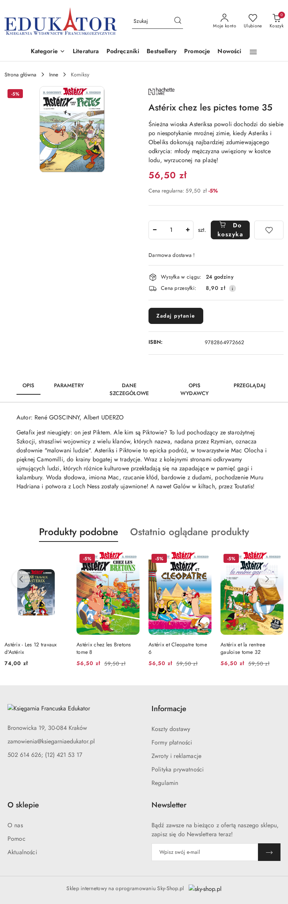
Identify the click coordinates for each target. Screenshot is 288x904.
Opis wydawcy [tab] (194, 389)
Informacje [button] (169, 708)
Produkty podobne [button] (78, 532)
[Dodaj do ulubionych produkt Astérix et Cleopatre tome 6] (202, 559)
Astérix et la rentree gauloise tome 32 (242, 648)
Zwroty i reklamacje (176, 756)
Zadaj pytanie (175, 315)
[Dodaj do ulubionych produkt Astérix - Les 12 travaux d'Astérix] (58, 559)
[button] (48, 51)
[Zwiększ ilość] (187, 230)
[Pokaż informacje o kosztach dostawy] (232, 288)
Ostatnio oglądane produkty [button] (189, 532)
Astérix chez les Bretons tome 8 (103, 648)
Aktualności (22, 852)
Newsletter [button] (169, 805)
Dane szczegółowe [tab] (129, 389)
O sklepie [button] (23, 805)
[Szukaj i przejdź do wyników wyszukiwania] (177, 21)
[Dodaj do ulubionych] (269, 230)
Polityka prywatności (178, 769)
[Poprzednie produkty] (21, 579)
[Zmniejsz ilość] (154, 230)
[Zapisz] (269, 852)
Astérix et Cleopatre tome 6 (177, 648)
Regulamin (165, 783)
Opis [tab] (28, 385)
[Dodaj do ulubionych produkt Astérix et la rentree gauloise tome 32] (274, 559)
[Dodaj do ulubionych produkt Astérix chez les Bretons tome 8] (130, 559)
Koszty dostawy (171, 729)
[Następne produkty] (267, 579)
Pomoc (17, 838)
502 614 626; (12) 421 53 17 (45, 754)
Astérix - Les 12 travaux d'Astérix (30, 648)
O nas (15, 825)
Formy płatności (172, 742)
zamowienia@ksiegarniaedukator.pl (51, 741)
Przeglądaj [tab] (250, 385)
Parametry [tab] (69, 385)
